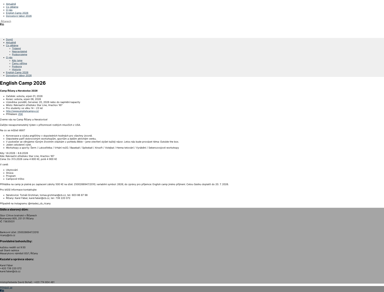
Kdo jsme (17, 60)
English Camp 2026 (17, 12)
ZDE (20, 114)
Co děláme (12, 6)
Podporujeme (19, 54)
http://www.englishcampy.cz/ (22, 111)
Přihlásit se (6, 287)
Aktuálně (11, 3)
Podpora (17, 66)
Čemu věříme (19, 63)
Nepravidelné (19, 51)
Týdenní (16, 48)
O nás (9, 9)
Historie (16, 69)
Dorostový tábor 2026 (19, 15)
